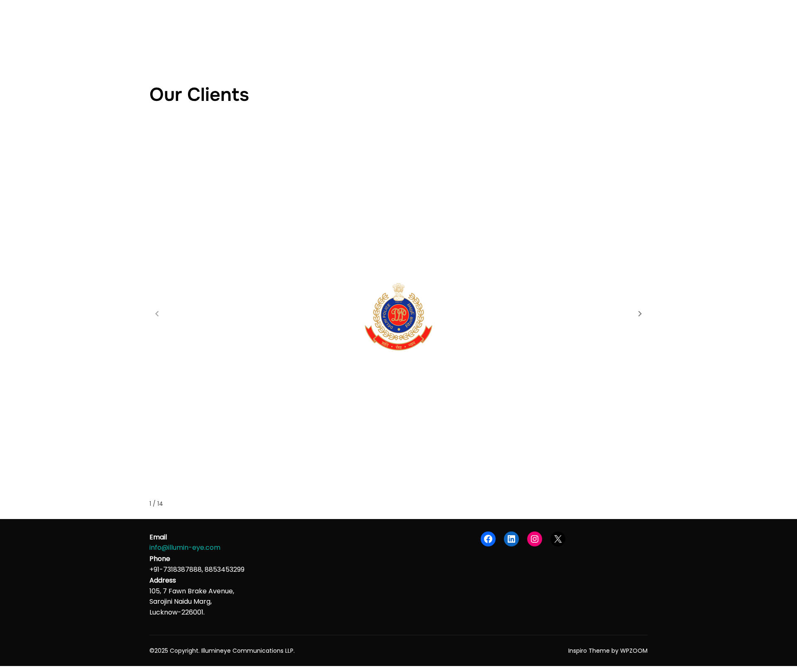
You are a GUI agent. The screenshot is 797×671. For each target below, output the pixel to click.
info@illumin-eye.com (184, 547)
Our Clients (501, 25)
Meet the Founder (553, 25)
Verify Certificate (614, 25)
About (427, 25)
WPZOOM (634, 651)
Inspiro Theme (589, 651)
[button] (640, 314)
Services (461, 25)
